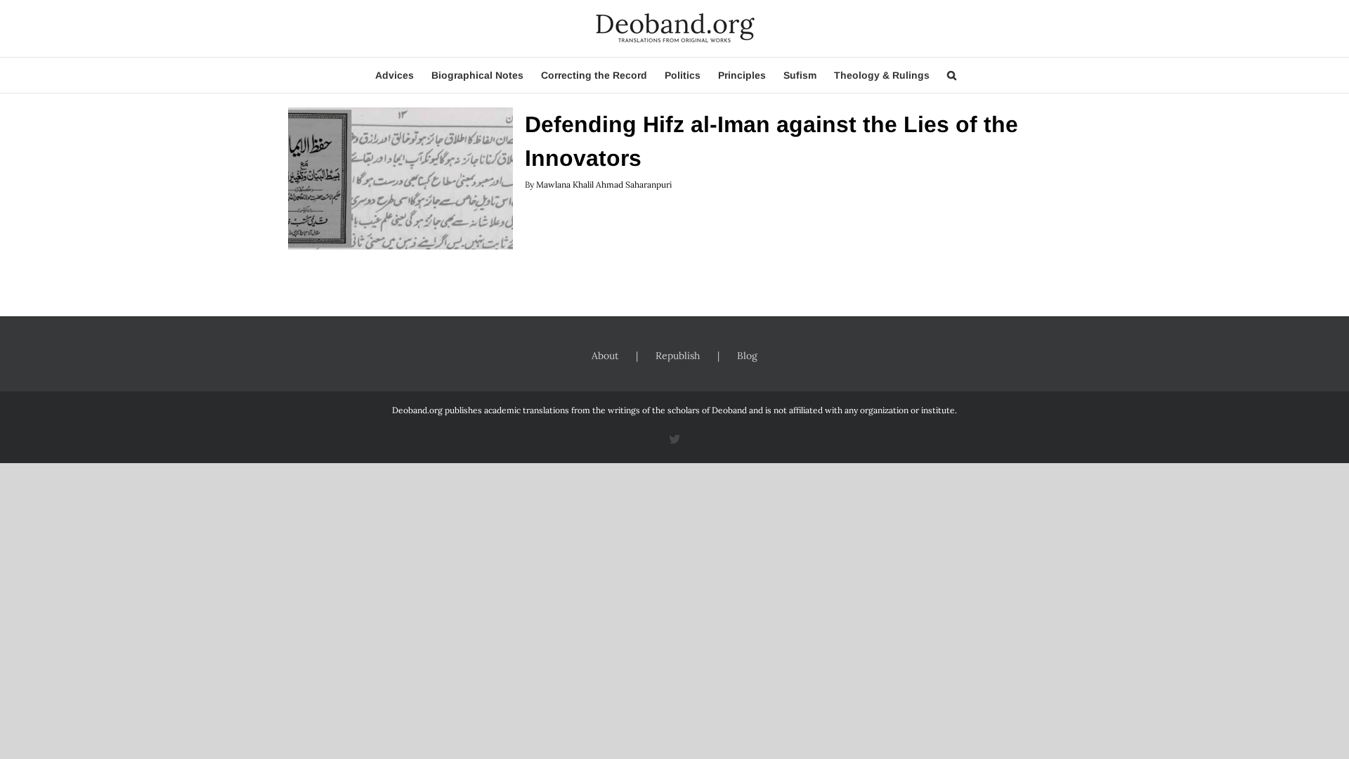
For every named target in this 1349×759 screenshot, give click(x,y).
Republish (678, 355)
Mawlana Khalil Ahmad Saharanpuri (604, 184)
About (605, 355)
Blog (747, 355)
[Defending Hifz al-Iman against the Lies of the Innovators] (400, 178)
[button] (951, 75)
